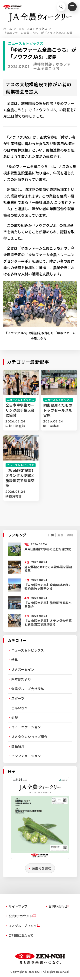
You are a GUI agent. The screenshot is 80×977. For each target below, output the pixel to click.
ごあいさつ (19, 708)
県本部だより (21, 679)
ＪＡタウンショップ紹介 (29, 736)
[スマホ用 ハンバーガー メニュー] (72, 6)
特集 (14, 660)
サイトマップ (18, 906)
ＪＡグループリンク (22, 925)
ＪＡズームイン (22, 669)
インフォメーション (26, 756)
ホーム (7, 29)
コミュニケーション (26, 727)
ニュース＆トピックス (32, 29)
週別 (60, 535)
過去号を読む (42, 868)
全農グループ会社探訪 (27, 688)
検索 (61, 6)
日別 (51, 535)
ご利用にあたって (21, 935)
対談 (14, 717)
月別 (70, 535)
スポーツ (17, 698)
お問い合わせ (58, 906)
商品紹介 (17, 746)
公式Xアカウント (20, 916)
